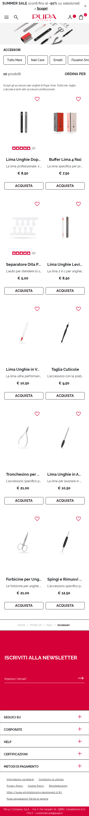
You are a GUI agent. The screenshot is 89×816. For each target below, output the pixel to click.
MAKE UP (35, 625)
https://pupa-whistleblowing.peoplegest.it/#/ (34, 792)
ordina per (75, 74)
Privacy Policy (15, 786)
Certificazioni (16, 754)
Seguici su (12, 717)
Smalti (57, 60)
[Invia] (81, 677)
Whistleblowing (58, 786)
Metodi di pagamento (21, 766)
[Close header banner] (85, 6)
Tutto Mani (14, 60)
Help (7, 742)
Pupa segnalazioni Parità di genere (27, 799)
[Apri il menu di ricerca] (16, 17)
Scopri (42, 8)
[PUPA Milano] (44, 17)
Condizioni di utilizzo (51, 779)
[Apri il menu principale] (6, 17)
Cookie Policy (36, 786)
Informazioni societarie (20, 779)
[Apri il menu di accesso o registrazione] (71, 17)
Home (21, 625)
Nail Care (37, 60)
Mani (49, 625)
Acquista (24, 186)
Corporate (13, 729)
